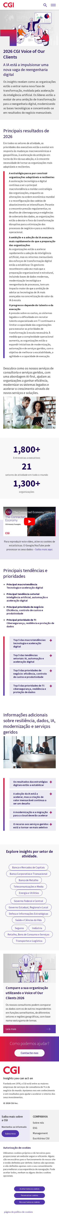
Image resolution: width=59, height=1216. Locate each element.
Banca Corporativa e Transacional (28, 873)
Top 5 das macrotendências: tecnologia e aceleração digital (29, 643)
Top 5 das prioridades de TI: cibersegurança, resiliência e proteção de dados (29, 689)
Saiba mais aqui (43, 549)
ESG (35, 1127)
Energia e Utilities (29, 893)
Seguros (19, 928)
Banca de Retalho (28, 880)
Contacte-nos (29, 1053)
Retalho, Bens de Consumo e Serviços (28, 934)
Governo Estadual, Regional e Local (28, 907)
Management (40, 1133)
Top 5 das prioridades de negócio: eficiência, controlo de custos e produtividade (30, 673)
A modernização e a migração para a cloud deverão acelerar (30, 813)
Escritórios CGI (41, 1138)
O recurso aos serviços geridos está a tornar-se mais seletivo (30, 825)
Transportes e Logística (29, 940)
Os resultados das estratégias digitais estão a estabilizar (30, 783)
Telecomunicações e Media (28, 886)
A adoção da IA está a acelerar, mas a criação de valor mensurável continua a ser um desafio (29, 798)
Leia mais (31, 1029)
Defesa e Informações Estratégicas (28, 913)
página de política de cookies (18, 1211)
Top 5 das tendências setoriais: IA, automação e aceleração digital (28, 658)
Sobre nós (38, 1122)
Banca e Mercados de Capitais (28, 867)
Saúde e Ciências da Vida (28, 920)
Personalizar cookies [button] (29, 1195)
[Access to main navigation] (53, 5)
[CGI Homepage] (8, 5)
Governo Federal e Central (28, 901)
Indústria (37, 928)
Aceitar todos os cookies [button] (29, 1189)
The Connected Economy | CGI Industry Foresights (34, 512)
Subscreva (10, 1133)
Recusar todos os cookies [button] (29, 1202)
